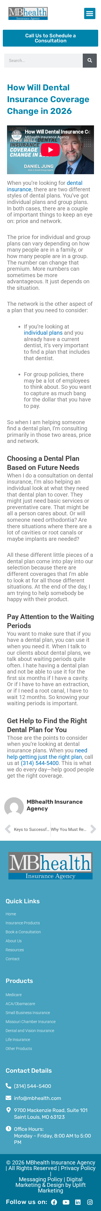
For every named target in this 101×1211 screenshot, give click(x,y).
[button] (90, 13)
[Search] (90, 61)
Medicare (14, 994)
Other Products (19, 1048)
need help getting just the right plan (47, 753)
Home (11, 914)
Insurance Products (23, 923)
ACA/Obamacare (20, 1003)
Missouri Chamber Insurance (31, 1021)
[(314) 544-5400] (8, 1086)
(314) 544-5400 (40, 763)
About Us (14, 941)
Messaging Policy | (42, 1179)
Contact (13, 959)
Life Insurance (18, 1039)
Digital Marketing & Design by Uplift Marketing (50, 1185)
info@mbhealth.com (37, 1098)
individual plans (43, 332)
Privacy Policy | (73, 1171)
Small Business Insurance (28, 1012)
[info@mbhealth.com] (8, 1098)
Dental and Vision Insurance (30, 1030)
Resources (15, 950)
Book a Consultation (23, 932)
